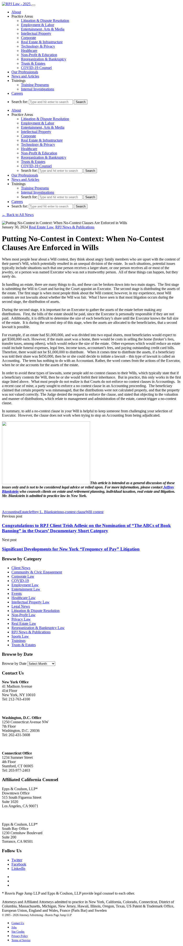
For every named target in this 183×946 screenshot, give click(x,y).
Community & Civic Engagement (36, 572)
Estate (24, 512)
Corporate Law (22, 576)
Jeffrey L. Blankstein (44, 512)
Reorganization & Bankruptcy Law (38, 628)
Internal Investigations (37, 89)
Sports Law (20, 636)
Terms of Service (20, 940)
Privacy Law (21, 619)
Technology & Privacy (38, 46)
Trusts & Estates (33, 63)
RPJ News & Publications (74, 227)
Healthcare (29, 51)
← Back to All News (18, 215)
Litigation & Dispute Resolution (45, 21)
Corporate (28, 38)
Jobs (14, 927)
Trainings (18, 641)
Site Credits (18, 931)
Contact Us (17, 923)
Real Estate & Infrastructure (42, 42)
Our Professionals (24, 72)
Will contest (94, 512)
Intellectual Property (36, 33)
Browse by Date (14, 663)
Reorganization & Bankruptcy (43, 59)
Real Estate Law (41, 227)
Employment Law (25, 585)
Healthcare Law (23, 598)
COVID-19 (20, 581)
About (16, 12)
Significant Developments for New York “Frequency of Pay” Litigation (71, 549)
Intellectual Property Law (30, 602)
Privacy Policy (19, 936)
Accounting (11, 512)
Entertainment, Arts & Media (42, 29)
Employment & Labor (37, 25)
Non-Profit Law (23, 615)
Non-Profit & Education (39, 55)
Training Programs (35, 85)
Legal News (20, 606)
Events (16, 593)
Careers (17, 93)
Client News (20, 568)
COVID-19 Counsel (36, 68)
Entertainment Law (25, 589)
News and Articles (25, 76)
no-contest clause (73, 512)
